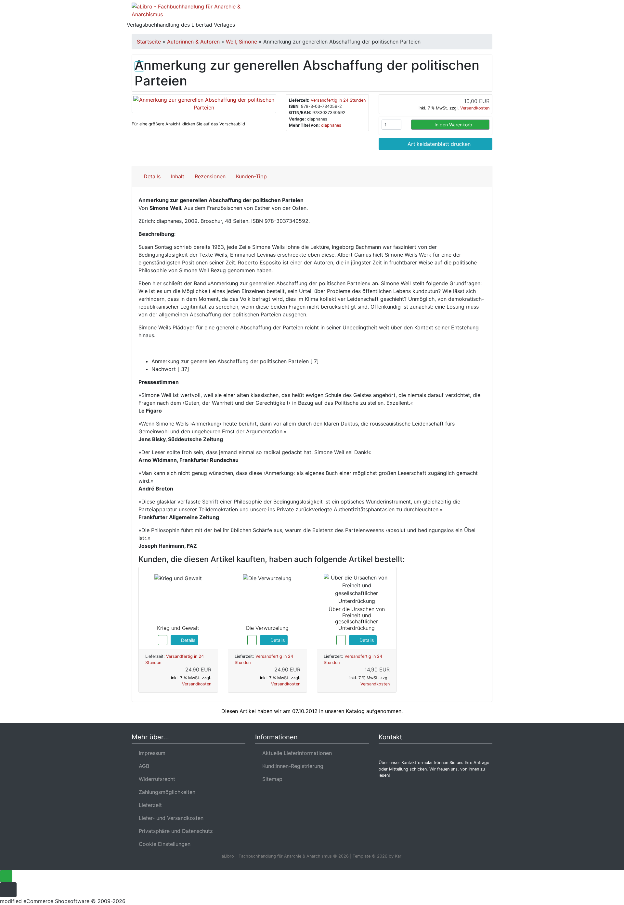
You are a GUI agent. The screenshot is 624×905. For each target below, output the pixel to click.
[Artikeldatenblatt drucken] (139, 65)
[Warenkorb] (464, 14)
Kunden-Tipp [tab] (251, 176)
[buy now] (162, 639)
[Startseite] (427, 14)
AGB (142, 766)
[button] (444, 14)
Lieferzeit (149, 805)
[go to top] (6, 875)
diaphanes (331, 125)
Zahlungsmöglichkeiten (165, 792)
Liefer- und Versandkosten (169, 818)
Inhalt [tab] (177, 176)
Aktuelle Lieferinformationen (295, 753)
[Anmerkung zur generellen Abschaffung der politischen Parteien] (204, 103)
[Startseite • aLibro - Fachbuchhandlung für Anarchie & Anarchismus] (188, 12)
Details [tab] (152, 176)
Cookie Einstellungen (163, 844)
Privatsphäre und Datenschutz (174, 831)
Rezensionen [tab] (210, 176)
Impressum (150, 753)
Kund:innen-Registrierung (291, 766)
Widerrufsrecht (155, 779)
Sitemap (270, 779)
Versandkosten (474, 108)
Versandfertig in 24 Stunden (338, 100)
